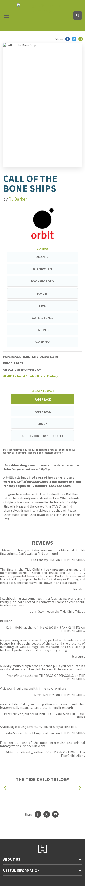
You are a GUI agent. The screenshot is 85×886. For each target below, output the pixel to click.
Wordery (42, 342)
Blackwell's (42, 269)
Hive (42, 305)
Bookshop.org (42, 281)
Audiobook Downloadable (43, 436)
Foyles (42, 293)
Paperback (42, 411)
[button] (5, 788)
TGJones (42, 330)
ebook (42, 424)
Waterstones (42, 318)
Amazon (42, 257)
